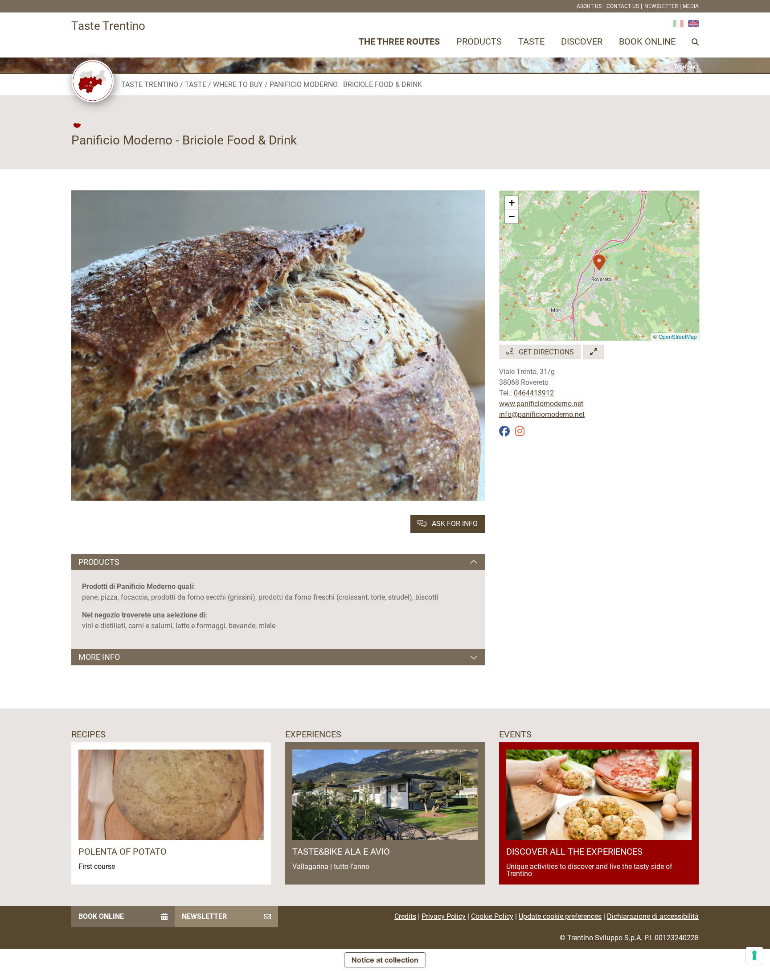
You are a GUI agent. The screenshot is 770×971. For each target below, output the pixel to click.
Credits (405, 916)
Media (691, 6)
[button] (599, 258)
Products (479, 41)
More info (99, 657)
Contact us (622, 6)
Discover (581, 41)
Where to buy (238, 84)
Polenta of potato (122, 851)
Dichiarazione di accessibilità (653, 916)
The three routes (399, 41)
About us (589, 6)
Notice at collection (385, 959)
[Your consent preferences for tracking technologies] (754, 955)
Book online (647, 41)
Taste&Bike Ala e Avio (341, 851)
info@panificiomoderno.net (542, 414)
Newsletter (661, 6)
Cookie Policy (492, 916)
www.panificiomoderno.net (541, 403)
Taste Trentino (149, 84)
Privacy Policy (444, 916)
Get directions (545, 352)
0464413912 (534, 393)
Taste (531, 41)
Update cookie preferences (560, 916)
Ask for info (454, 523)
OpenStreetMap (678, 336)
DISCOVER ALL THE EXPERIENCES (574, 851)
